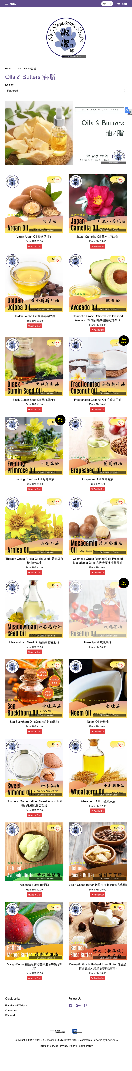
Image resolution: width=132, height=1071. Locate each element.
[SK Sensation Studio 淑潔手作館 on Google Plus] (78, 1006)
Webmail (10, 1015)
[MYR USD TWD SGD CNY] (107, 3)
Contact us (11, 1010)
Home (8, 68)
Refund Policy (85, 1045)
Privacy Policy (67, 1045)
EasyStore (112, 1040)
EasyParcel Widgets (16, 1005)
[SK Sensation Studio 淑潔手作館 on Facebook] (70, 1006)
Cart (124, 3)
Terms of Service (49, 1045)
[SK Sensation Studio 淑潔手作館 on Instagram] (86, 1006)
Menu (12, 3)
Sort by (9, 84)
